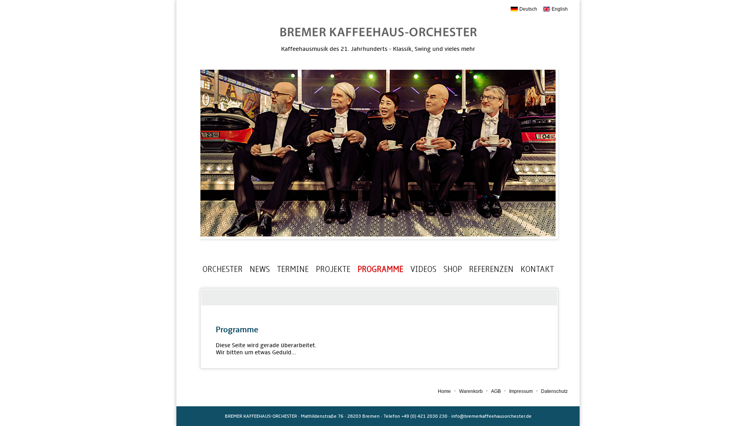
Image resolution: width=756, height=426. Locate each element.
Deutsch (528, 9)
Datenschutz (554, 391)
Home (444, 391)
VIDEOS (423, 269)
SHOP (452, 269)
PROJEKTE (333, 269)
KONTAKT (537, 269)
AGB (496, 391)
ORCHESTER (222, 269)
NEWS (260, 269)
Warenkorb (471, 391)
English (560, 9)
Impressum (521, 391)
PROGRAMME (380, 269)
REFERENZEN (491, 269)
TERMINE (293, 269)
